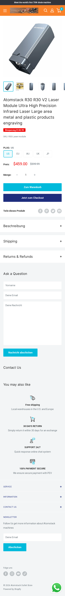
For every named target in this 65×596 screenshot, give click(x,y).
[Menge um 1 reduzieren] (17, 174)
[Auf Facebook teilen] (40, 210)
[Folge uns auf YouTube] (18, 573)
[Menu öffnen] (5, 10)
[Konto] (52, 10)
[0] (59, 10)
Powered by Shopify (12, 589)
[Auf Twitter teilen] (53, 210)
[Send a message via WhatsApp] (56, 587)
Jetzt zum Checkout (32, 197)
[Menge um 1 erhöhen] (34, 174)
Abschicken (14, 547)
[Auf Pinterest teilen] (46, 210)
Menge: (7, 175)
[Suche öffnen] (46, 10)
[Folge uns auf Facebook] (5, 573)
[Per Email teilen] (59, 210)
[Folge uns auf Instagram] (12, 573)
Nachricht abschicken (20, 352)
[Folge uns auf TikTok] (24, 573)
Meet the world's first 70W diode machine (32, 2)
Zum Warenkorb (32, 187)
